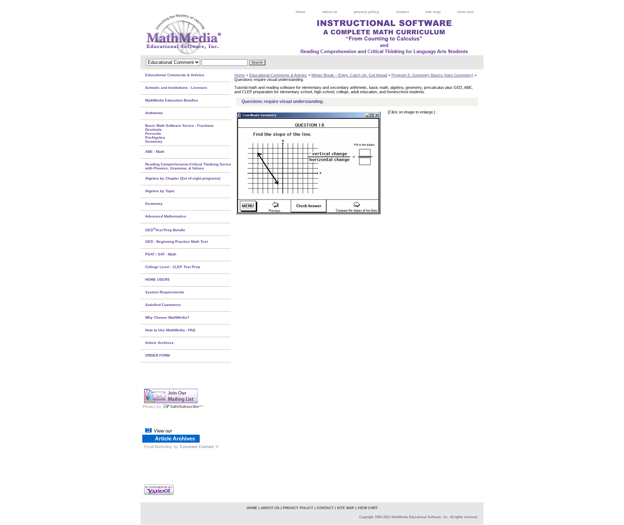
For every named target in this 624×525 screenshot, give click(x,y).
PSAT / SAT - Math (160, 254)
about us (329, 12)
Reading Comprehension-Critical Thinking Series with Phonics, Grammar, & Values (188, 166)
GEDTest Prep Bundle (165, 229)
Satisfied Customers (163, 305)
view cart (465, 12)
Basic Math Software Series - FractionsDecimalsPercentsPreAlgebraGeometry (179, 133)
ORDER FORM (157, 355)
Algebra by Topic (160, 191)
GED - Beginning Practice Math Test (176, 242)
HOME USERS (157, 279)
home (301, 12)
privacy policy (366, 12)
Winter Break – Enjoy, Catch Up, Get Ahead (349, 75)
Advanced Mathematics (165, 216)
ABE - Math (154, 152)
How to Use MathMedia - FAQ (170, 330)
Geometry (153, 204)
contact (402, 12)
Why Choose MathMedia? (167, 317)
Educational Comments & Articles (278, 75)
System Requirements (164, 292)
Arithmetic (154, 113)
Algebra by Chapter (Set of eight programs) (182, 178)
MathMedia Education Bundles (171, 100)
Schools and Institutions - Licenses (176, 88)
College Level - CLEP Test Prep (172, 267)
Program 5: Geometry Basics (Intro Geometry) (432, 75)
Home (239, 75)
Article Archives (159, 343)
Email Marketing (158, 446)
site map (433, 12)
